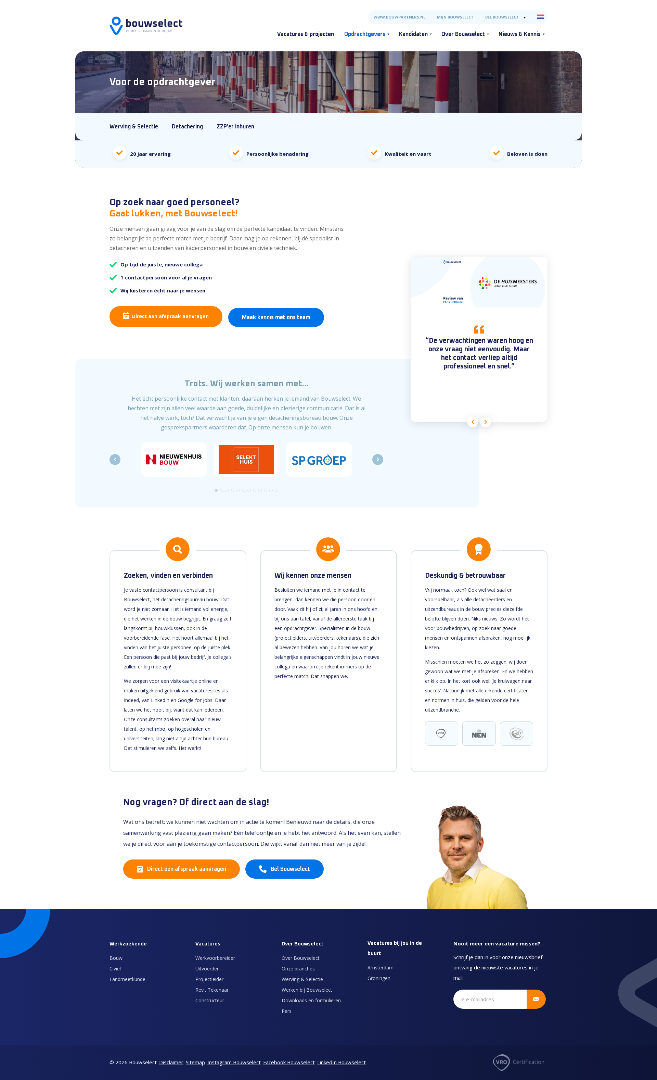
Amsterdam (381, 967)
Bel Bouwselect (502, 17)
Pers (287, 1011)
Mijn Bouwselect (455, 17)
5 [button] (238, 490)
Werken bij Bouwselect (307, 990)
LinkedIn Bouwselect (341, 1062)
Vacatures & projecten (305, 34)
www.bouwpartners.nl (399, 17)
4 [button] (232, 490)
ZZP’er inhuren (235, 126)
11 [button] (271, 490)
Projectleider (209, 979)
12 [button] (276, 490)
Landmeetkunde (127, 979)
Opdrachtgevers (364, 34)
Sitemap (195, 1062)
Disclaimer (171, 1062)
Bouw (116, 958)
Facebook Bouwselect (289, 1062)
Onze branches (298, 968)
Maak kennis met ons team (276, 317)
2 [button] (221, 490)
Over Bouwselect (463, 34)
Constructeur (209, 1000)
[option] (174, 459)
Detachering (187, 126)
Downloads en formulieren (311, 1000)
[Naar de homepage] (146, 25)
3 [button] (227, 490)
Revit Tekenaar (212, 990)
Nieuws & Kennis (520, 34)
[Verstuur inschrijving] (536, 999)
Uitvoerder (207, 968)
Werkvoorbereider (215, 958)
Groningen (379, 978)
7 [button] (249, 490)
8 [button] (254, 490)
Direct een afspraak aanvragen (186, 869)
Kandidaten (413, 34)
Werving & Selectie (134, 126)
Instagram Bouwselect (234, 1062)
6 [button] (243, 490)
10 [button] (265, 490)
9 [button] (260, 490)
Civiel (115, 968)
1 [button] (216, 490)
